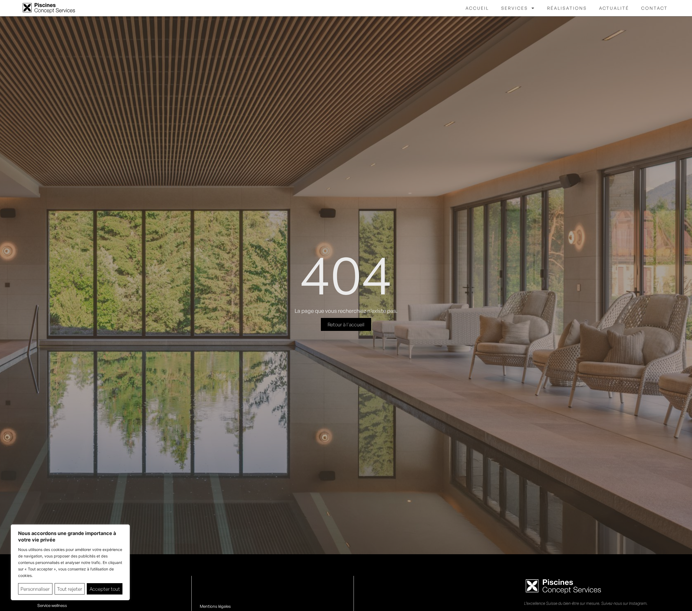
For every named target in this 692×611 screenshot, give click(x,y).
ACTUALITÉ (614, 8)
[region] (70, 562)
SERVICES (514, 8)
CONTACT (654, 8)
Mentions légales (215, 606)
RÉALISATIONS (567, 8)
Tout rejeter (69, 589)
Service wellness (52, 605)
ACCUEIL (477, 8)
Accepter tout (104, 589)
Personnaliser (35, 589)
